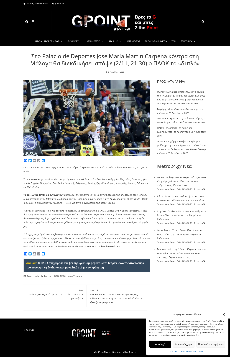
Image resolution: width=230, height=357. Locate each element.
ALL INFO (54, 276)
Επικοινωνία (188, 41)
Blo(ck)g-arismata (156, 41)
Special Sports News (46, 41)
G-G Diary (73, 41)
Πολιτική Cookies (177, 351)
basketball (42, 276)
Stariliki (113, 41)
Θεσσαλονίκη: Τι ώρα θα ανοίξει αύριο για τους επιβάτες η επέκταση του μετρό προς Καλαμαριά (179, 234)
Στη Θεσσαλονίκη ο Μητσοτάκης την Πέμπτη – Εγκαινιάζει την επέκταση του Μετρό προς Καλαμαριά (181, 215)
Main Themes (74, 276)
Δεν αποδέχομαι (184, 344)
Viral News (116, 352)
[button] (223, 314)
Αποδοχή (160, 344)
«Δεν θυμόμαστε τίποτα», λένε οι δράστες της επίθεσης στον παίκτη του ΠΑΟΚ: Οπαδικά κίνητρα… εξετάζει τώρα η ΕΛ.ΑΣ (117, 296)
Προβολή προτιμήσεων (211, 344)
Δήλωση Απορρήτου (194, 351)
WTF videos (133, 41)
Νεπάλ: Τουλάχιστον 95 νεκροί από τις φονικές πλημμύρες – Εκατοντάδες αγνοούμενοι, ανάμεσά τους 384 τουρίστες (181, 181)
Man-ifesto (93, 41)
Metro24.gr (169, 189)
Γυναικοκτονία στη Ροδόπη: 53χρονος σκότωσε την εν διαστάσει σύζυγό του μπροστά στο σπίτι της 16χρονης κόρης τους (181, 253)
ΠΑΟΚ (63, 276)
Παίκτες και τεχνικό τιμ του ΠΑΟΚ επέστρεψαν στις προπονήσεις (56, 294)
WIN (173, 41)
